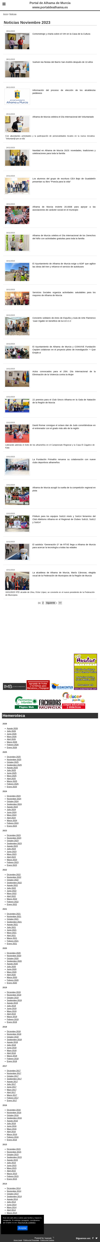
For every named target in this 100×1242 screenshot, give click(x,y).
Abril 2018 (11, 1053)
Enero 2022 (12, 904)
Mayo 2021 (11, 933)
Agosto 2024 (12, 807)
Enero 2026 (12, 748)
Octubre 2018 (13, 1037)
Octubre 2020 (13, 958)
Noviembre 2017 (14, 1073)
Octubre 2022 (13, 880)
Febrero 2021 (13, 941)
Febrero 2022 (13, 902)
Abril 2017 (11, 1092)
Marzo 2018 (12, 1056)
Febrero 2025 (13, 784)
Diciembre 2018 (14, 1031)
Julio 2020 (11, 967)
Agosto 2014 (12, 1199)
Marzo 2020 (12, 977)
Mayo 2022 (11, 893)
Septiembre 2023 (14, 843)
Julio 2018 (11, 1045)
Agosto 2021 (12, 925)
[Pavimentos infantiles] (26, 708)
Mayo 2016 (11, 1129)
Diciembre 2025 (14, 757)
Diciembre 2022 (14, 875)
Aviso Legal (18, 1240)
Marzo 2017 (12, 1095)
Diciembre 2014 (14, 1188)
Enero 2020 (12, 983)
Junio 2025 (11, 773)
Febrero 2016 (13, 1137)
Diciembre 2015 (14, 1149)
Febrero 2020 (13, 980)
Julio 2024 (11, 810)
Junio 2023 (11, 852)
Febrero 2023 (13, 862)
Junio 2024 (11, 812)
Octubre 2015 (13, 1155)
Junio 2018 (11, 1048)
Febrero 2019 (13, 1019)
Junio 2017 (11, 1087)
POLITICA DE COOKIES (26, 1223)
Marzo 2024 (12, 820)
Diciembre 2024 (14, 796)
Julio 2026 (11, 731)
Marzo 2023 (12, 860)
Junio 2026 (11, 734)
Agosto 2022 (12, 885)
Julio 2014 (11, 1202)
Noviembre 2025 (14, 760)
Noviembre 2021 (14, 916)
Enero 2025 (12, 787)
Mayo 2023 (11, 854)
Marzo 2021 (12, 938)
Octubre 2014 (13, 1194)
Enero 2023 (12, 865)
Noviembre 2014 (14, 1191)
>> (60, 603)
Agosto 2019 (12, 1003)
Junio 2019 (11, 1008)
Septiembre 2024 (14, 804)
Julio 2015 (11, 1163)
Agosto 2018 (12, 1042)
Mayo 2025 (11, 776)
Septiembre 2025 (14, 765)
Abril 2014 (11, 1210)
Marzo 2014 (12, 1213)
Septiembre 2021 (14, 922)
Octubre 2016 (13, 1115)
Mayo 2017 (11, 1090)
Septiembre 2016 (14, 1118)
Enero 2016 (12, 1140)
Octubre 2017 (13, 1076)
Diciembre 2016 (14, 1110)
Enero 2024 (12, 826)
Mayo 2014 (11, 1207)
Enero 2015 (12, 1179)
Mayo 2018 (11, 1051)
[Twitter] (96, 1238)
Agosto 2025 (12, 768)
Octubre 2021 (13, 919)
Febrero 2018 (13, 1059)
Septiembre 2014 (14, 1196)
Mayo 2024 (11, 815)
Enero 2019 (12, 1022)
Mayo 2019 (11, 1011)
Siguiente (50, 603)
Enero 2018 (12, 1061)
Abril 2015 (11, 1171)
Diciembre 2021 (14, 914)
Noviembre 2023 (14, 838)
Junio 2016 (11, 1126)
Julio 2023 (11, 849)
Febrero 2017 (13, 1098)
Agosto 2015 (12, 1160)
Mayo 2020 (11, 972)
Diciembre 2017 (14, 1071)
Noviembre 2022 (14, 877)
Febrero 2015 (13, 1176)
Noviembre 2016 (14, 1113)
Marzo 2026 (12, 742)
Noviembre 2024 (14, 799)
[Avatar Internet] (85, 689)
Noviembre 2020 (14, 956)
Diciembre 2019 (14, 992)
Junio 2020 (11, 969)
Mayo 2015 (11, 1168)
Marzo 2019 (12, 1017)
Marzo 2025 (12, 781)
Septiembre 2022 (14, 883)
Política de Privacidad (31, 1240)
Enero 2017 (12, 1101)
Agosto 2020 (12, 964)
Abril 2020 (11, 975)
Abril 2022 (11, 896)
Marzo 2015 (12, 1174)
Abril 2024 (11, 818)
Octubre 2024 (13, 801)
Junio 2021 (11, 930)
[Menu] (4, 4)
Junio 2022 (11, 891)
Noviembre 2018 (14, 1034)
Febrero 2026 (13, 745)
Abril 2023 (11, 857)
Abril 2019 (11, 1014)
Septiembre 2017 (14, 1079)
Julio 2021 (11, 927)
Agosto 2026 (12, 728)
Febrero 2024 (13, 823)
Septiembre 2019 (14, 1000)
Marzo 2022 (12, 899)
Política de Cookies (47, 1240)
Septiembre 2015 (14, 1157)
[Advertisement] (50, 634)
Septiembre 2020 (14, 961)
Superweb (48, 1238)
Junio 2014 (11, 1205)
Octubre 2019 (13, 998)
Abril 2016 (11, 1132)
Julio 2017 (11, 1084)
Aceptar (22, 1228)
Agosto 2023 (12, 846)
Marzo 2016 (12, 1134)
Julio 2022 (11, 888)
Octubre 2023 (13, 841)
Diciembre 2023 (14, 835)
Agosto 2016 (12, 1121)
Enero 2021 (12, 944)
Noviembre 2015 (14, 1152)
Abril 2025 (11, 779)
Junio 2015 (11, 1166)
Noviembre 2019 (14, 995)
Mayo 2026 (11, 737)
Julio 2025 (11, 770)
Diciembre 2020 (14, 953)
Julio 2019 (11, 1006)
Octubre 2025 (13, 762)
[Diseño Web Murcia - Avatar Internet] (53, 1238)
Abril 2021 (11, 936)
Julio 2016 (11, 1123)
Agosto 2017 (12, 1082)
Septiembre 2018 (14, 1040)
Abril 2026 (11, 739)
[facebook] (92, 1238)
